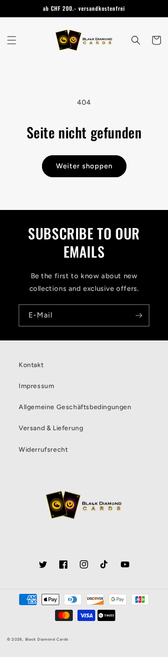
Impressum (36, 386)
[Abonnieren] (138, 315)
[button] (11, 40)
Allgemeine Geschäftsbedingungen (75, 407)
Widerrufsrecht (43, 450)
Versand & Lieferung (51, 428)
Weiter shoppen (84, 166)
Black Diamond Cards (47, 639)
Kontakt (31, 365)
